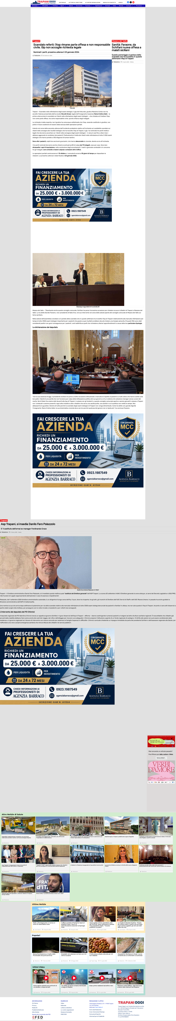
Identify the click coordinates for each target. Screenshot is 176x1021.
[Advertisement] (88, 23)
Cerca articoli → (161, 758)
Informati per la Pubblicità (96, 1016)
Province (139, 6)
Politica (55, 6)
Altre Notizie (35, 1012)
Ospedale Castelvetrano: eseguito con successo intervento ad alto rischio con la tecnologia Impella (16, 837)
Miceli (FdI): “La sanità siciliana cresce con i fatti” (50, 893)
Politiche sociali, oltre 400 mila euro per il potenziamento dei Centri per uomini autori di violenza (155, 865)
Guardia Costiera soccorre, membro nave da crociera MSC (100, 954)
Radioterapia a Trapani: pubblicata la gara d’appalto (119, 836)
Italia (114, 6)
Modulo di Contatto (109, 2)
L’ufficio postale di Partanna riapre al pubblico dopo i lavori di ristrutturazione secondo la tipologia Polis (45, 925)
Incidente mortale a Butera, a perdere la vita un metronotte (130, 923)
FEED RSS (64, 1014)
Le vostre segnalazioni (92, 2)
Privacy (34, 1005)
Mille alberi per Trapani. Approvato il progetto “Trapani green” (129, 954)
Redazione (37, 55)
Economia (79, 6)
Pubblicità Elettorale (38, 1010)
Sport (62, 6)
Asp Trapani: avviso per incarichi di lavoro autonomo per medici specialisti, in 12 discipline (86, 837)
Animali (107, 6)
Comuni (128, 6)
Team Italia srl (99, 1007)
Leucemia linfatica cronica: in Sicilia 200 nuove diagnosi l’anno (121, 865)
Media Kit (34, 1008)
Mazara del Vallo (119, 41)
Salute (71, 6)
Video (62, 1003)
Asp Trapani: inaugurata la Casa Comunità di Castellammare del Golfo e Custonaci (14, 865)
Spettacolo (98, 6)
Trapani (36, 41)
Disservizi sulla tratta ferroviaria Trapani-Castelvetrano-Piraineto (71, 954)
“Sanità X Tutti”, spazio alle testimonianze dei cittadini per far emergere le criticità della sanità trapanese (51, 865)
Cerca (121, 2)
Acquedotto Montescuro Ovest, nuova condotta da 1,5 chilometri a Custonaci (45, 954)
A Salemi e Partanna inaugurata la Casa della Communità (87, 865)
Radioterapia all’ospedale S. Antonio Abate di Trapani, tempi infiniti (17, 894)
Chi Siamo (35, 1003)
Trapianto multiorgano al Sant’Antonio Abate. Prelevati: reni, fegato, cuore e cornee (155, 837)
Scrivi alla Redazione (95, 1010)
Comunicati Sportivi (95, 1014)
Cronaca (34, 6)
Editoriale (62, 2)
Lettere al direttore (75, 2)
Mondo (121, 6)
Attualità (45, 6)
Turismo (87, 6)
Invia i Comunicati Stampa (96, 1012)
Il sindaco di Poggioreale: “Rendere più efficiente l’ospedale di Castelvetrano (50, 837)
